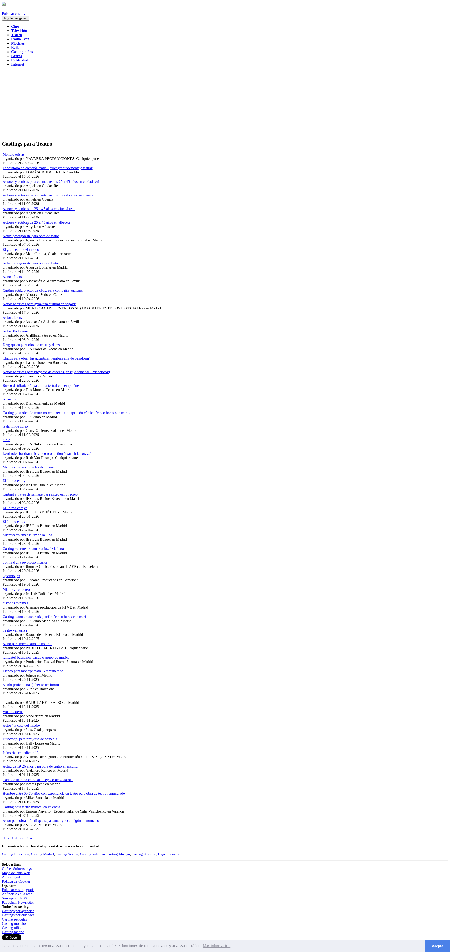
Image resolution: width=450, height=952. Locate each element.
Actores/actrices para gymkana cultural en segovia (39, 304)
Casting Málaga (118, 854)
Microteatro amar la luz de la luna (27, 535)
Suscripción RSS (14, 898)
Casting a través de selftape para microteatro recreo (40, 494)
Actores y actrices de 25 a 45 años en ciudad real (39, 209)
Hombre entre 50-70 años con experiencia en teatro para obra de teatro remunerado (64, 793)
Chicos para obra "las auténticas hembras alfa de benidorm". (47, 358)
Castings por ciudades (18, 915)
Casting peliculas (14, 919)
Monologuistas (13, 154)
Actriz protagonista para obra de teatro (31, 236)
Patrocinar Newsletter (18, 902)
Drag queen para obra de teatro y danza (32, 345)
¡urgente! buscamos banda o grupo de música (36, 657)
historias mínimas (15, 603)
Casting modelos (14, 924)
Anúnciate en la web (17, 894)
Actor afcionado (14, 277)
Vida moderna (13, 712)
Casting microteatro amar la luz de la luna (33, 549)
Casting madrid (13, 932)
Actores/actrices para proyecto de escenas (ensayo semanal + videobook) (56, 372)
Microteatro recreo (16, 589)
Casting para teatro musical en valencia (31, 807)
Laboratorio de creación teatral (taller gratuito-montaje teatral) (48, 168)
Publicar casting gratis (18, 890)
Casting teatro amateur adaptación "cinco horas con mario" (46, 617)
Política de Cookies (16, 881)
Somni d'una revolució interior (25, 562)
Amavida (9, 399)
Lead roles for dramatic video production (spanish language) (47, 453)
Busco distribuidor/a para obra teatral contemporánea (41, 386)
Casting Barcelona (15, 854)
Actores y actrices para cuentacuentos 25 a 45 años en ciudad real (51, 182)
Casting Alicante (144, 854)
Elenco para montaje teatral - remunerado (33, 671)
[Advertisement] (225, 103)
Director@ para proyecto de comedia (30, 739)
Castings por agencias (18, 911)
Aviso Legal (11, 877)
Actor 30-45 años (15, 331)
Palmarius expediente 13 (21, 753)
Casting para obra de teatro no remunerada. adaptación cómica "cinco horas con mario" (67, 413)
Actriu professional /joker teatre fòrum (31, 685)
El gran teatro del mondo (21, 250)
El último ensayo (15, 481)
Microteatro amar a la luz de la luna (29, 467)
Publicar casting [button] (13, 13)
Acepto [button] (437, 946)
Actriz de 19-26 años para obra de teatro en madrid (40, 766)
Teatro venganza (15, 630)
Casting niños (12, 928)
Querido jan (11, 576)
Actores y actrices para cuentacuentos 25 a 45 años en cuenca (48, 195)
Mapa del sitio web (16, 873)
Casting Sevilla (67, 854)
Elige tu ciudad (169, 854)
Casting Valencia (92, 854)
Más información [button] (216, 946)
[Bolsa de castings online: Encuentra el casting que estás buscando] (4, 4)
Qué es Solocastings (17, 869)
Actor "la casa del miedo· (21, 725)
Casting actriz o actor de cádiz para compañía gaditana (43, 290)
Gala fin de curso (15, 426)
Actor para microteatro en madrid (27, 644)
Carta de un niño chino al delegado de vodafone (38, 780)
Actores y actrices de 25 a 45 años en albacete (36, 222)
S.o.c (6, 440)
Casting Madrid (42, 854)
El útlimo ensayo (15, 508)
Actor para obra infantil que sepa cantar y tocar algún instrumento (51, 821)
